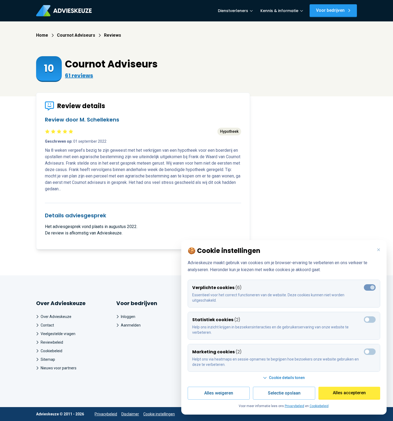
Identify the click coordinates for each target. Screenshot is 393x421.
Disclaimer (130, 414)
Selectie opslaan (284, 393)
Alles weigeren (218, 393)
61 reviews (79, 75)
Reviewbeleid (52, 342)
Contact (47, 325)
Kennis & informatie (279, 10)
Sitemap (48, 359)
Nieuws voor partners (58, 368)
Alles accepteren (349, 392)
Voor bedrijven (330, 10)
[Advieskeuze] (64, 10)
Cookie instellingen (159, 414)
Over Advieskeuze (56, 316)
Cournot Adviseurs (76, 35)
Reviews (112, 35)
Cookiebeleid (51, 351)
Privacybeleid (106, 414)
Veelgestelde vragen (58, 334)
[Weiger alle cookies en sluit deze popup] (378, 249)
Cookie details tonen (287, 378)
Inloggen (128, 316)
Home (42, 35)
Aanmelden (131, 325)
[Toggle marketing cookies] (370, 319)
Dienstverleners (233, 10)
